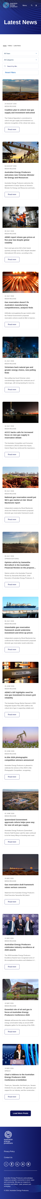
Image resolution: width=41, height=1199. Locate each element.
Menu (25, 5)
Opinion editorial (12, 559)
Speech (8, 1071)
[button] (31, 5)
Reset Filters (10, 72)
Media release (10, 106)
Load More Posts (20, 1113)
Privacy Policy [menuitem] (9, 1151)
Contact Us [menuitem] (8, 1157)
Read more (12, 129)
